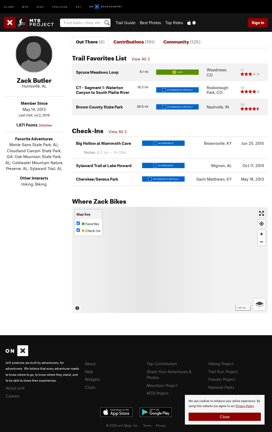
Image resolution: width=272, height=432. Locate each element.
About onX (15, 388)
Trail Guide (125, 22)
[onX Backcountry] (105, 7)
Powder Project (221, 379)
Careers (12, 396)
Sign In (258, 22)
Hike (40, 6)
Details (44, 125)
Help (89, 371)
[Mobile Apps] (191, 22)
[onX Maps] (17, 354)
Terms (147, 425)
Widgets (92, 379)
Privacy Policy (245, 406)
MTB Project (157, 393)
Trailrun (60, 6)
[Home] (31, 22)
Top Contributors (162, 363)
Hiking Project (220, 363)
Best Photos (150, 22)
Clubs (90, 387)
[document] (225, 410)
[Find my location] (261, 224)
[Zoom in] (261, 234)
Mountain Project (162, 385)
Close (225, 416)
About (90, 363)
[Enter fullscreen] (261, 213)
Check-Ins (92, 231)
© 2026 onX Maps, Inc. (122, 425)
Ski (78, 6)
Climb (9, 6)
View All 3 (140, 58)
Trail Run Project (223, 371)
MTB (25, 6)
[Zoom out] (261, 242)
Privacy (161, 425)
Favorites (91, 224)
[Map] (170, 260)
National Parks (221, 387)
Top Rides (174, 22)
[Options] (259, 304)
